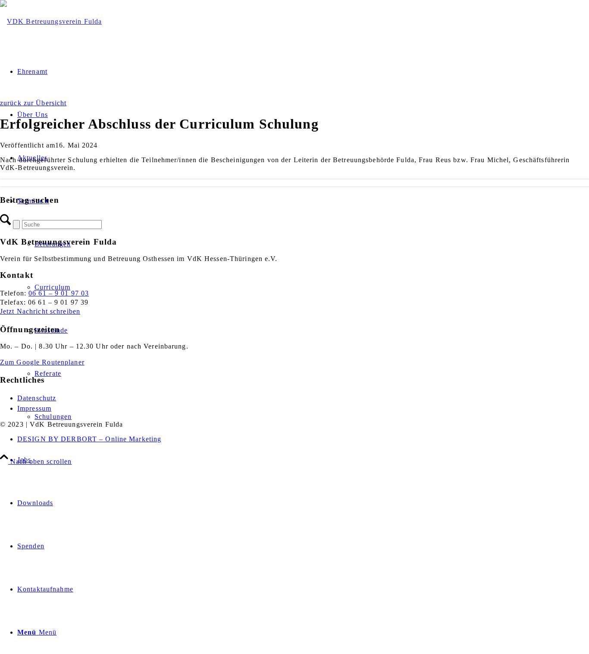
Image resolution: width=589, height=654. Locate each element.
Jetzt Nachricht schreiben (40, 311)
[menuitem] (303, 459)
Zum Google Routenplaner (42, 362)
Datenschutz (36, 398)
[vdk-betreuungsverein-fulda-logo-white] (51, 21)
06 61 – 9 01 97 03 (58, 293)
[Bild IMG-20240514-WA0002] (294, 186)
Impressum (34, 408)
